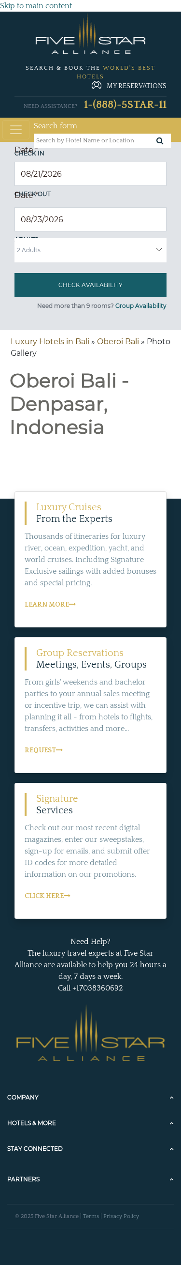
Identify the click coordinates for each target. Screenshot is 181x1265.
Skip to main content (36, 5)
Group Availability (141, 305)
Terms (91, 1216)
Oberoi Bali (118, 341)
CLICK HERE (44, 896)
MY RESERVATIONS (137, 86)
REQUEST (40, 750)
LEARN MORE (47, 605)
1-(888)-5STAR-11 (125, 105)
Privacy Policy (121, 1216)
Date (26, 149)
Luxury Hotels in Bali (50, 341)
